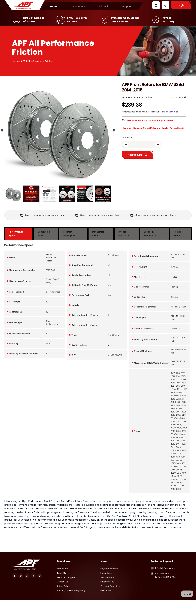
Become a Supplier (66, 577)
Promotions (106, 573)
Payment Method (109, 568)
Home (54, 6)
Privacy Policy (107, 581)
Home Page (62, 568)
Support (126, 6)
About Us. (61, 573)
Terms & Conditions (110, 586)
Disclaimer (105, 590)
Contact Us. (63, 581)
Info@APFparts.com (165, 568)
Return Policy (63, 586)
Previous (2, 130)
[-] (126, 144)
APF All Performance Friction (137, 97)
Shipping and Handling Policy (71, 590)
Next (113, 130)
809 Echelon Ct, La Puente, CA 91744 (165, 575)
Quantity (127, 137)
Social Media (102, 6)
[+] (158, 144)
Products (78, 6)
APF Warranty (107, 577)
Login (181, 5)
